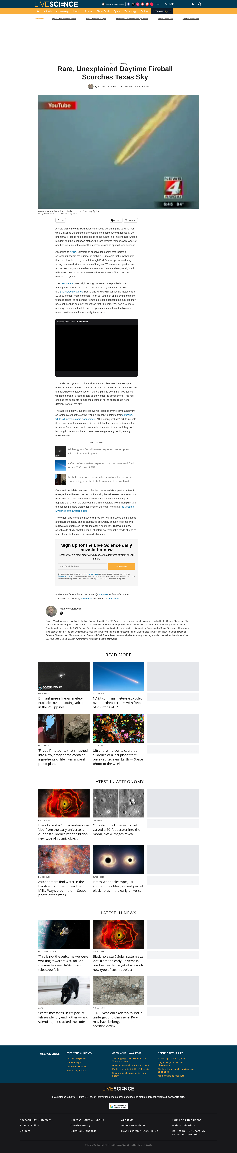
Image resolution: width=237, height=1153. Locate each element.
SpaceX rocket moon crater (64, 19)
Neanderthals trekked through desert (132, 19)
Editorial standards (83, 1131)
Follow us (117, 220)
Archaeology (62, 11)
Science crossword (191, 19)
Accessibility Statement (35, 1120)
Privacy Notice (64, 576)
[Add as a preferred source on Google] (118, 1106)
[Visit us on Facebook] (128, 4)
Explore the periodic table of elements (130, 1069)
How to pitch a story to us (139, 1131)
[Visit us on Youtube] (142, 4)
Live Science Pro (165, 19)
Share (62, 220)
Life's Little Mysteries (71, 291)
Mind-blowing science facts (171, 1076)
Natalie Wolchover (107, 86)
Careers (25, 1131)
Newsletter (132, 220)
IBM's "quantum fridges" (96, 19)
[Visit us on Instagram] (137, 4)
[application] (96, 348)
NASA (73, 252)
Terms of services (91, 574)
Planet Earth (103, 11)
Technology (130, 11)
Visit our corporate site (170, 1097)
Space (117, 11)
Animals (47, 11)
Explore (144, 11)
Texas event (67, 283)
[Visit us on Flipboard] (147, 4)
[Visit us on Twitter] (133, 4)
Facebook (114, 598)
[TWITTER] (62, 613)
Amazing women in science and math (130, 1065)
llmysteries (86, 598)
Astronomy (123, 64)
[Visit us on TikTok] (151, 4)
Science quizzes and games (171, 1058)
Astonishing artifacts (76, 1070)
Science (88, 11)
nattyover (103, 594)
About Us (127, 1120)
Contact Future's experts (87, 1120)
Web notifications (184, 1125)
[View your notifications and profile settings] (192, 4)
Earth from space (75, 1062)
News (146, 86)
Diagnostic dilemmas (77, 1066)
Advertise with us (133, 1125)
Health (76, 11)
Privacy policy (29, 1125)
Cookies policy (80, 1125)
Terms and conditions (186, 1120)
